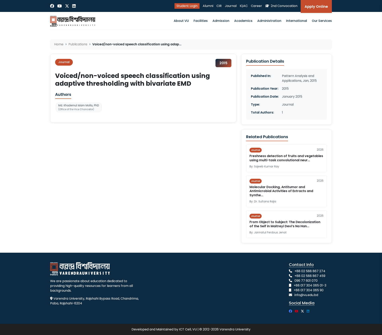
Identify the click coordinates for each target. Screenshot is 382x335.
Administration (269, 20)
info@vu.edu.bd (306, 295)
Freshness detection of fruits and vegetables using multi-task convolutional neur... (286, 158)
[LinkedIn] (74, 6)
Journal (231, 6)
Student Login (187, 6)
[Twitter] (67, 6)
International (296, 20)
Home (58, 44)
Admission (220, 20)
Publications (77, 44)
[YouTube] (59, 6)
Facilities (201, 20)
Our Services (322, 20)
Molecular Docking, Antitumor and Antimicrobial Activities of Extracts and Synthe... (281, 191)
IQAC (244, 6)
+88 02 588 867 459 (309, 276)
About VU (181, 20)
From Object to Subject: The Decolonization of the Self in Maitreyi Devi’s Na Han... (284, 224)
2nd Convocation (283, 6)
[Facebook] (52, 6)
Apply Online (316, 6)
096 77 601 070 (306, 280)
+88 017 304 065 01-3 (310, 285)
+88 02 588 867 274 (309, 271)
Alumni (208, 6)
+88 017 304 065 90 (309, 290)
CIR (219, 6)
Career (256, 6)
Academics (243, 20)
